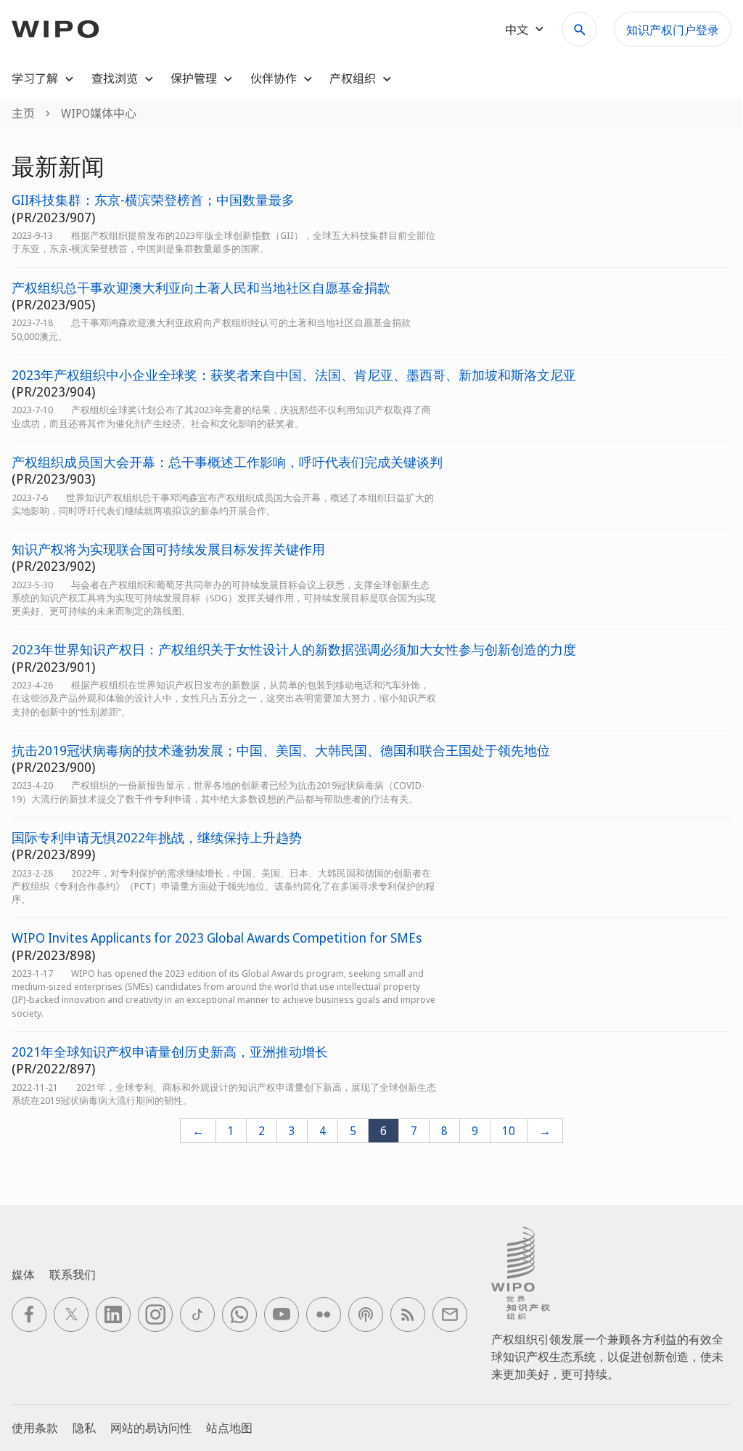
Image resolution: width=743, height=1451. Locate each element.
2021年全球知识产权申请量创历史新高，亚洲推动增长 (170, 1052)
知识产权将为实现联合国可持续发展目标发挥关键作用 (168, 549)
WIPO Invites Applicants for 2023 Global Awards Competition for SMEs (217, 938)
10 (508, 1131)
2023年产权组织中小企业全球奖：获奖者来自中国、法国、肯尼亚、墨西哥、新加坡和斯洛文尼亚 (294, 375)
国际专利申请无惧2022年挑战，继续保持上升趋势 (157, 837)
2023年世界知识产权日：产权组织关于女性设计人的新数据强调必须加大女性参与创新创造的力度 (294, 649)
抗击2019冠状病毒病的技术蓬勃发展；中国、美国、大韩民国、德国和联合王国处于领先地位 (281, 750)
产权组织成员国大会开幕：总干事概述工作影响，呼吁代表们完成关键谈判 (227, 462)
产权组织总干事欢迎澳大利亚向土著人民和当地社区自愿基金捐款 (201, 288)
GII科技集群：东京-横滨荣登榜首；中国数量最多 (153, 200)
